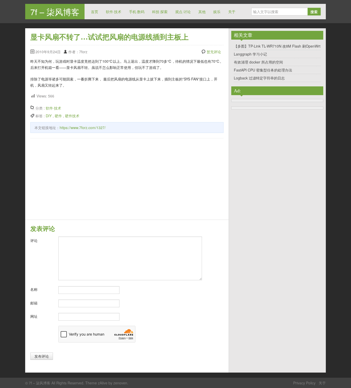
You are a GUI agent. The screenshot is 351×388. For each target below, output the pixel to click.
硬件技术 (72, 115)
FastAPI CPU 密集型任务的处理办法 (263, 70)
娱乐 (216, 11)
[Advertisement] (127, 180)
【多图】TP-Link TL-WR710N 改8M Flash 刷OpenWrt (277, 46)
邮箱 (34, 302)
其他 (202, 11)
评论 (34, 240)
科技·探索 (160, 11)
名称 (34, 289)
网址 (34, 316)
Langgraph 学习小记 (250, 54)
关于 (231, 11)
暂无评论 (214, 51)
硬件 (58, 115)
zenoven (120, 382)
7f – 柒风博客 (54, 11)
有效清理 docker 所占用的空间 (258, 62)
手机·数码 (136, 11)
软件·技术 (113, 11)
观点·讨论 (183, 11)
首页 (94, 11)
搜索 (314, 11)
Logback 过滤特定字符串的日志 (259, 77)
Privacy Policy (304, 382)
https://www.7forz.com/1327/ (83, 127)
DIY (49, 115)
